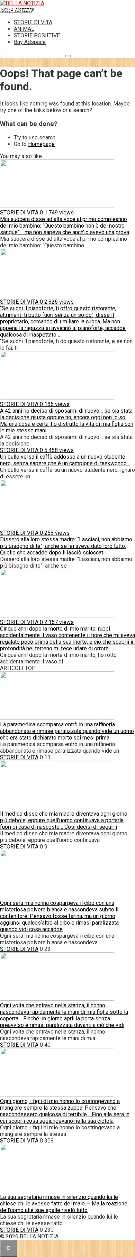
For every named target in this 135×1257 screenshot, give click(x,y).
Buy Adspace (30, 42)
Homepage (41, 144)
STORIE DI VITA (33, 22)
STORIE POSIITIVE (37, 35)
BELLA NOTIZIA (17, 10)
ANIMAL (24, 29)
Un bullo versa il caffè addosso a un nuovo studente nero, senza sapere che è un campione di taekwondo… (65, 460)
